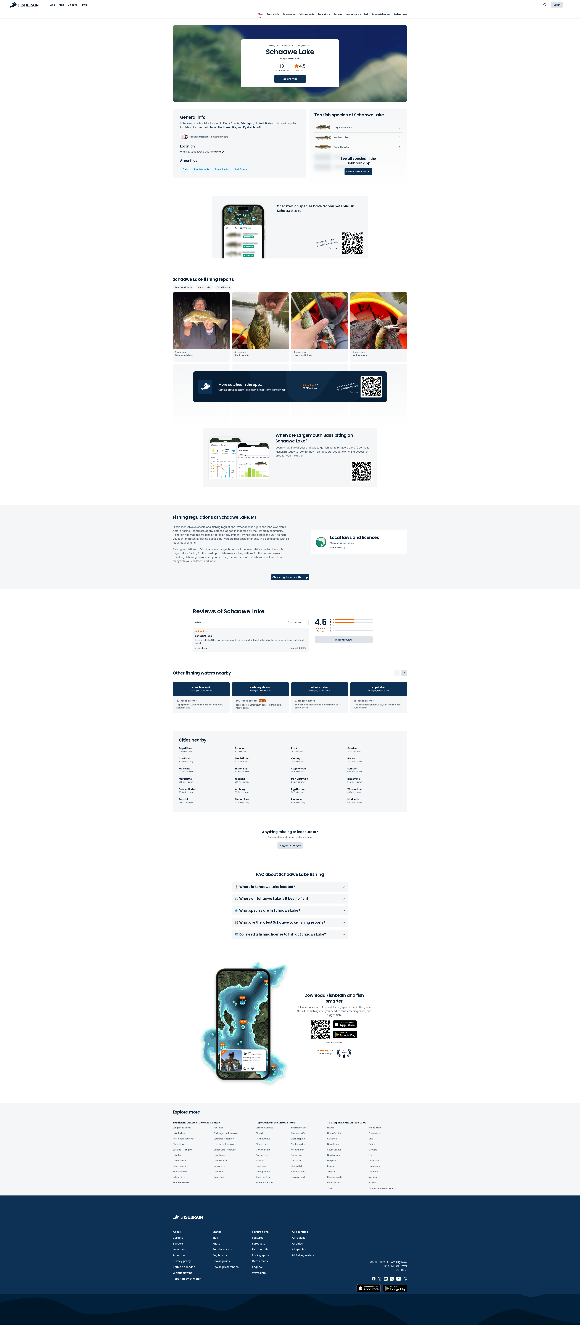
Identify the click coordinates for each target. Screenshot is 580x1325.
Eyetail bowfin (223, 287)
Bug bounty (220, 1255)
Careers (178, 1237)
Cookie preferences (226, 1267)
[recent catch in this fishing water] (201, 327)
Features (257, 1237)
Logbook (257, 1267)
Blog (215, 1237)
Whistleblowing (182, 1272)
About (177, 1231)
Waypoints (259, 1272)
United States (294, 58)
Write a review (343, 639)
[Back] (397, 673)
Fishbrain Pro (260, 1231)
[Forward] (404, 673)
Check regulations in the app (290, 577)
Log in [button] (557, 4)
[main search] (545, 5)
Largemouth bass (183, 287)
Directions (215, 151)
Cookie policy (221, 1261)
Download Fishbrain (358, 171)
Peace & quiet (222, 169)
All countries (300, 1231)
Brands (217, 1231)
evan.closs (201, 648)
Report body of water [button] (187, 1278)
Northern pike (204, 287)
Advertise (179, 1255)
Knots (216, 1243)
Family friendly (201, 169)
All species (299, 1249)
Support (178, 1243)
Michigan (283, 58)
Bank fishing (241, 169)
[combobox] (287, 622)
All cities (297, 1243)
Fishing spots (260, 1255)
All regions (298, 1237)
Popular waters (222, 1249)
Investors (179, 1249)
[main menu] (568, 5)
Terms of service (184, 1267)
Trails (185, 169)
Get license (336, 547)
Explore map (290, 79)
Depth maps (260, 1261)
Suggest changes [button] (290, 845)
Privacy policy (182, 1261)
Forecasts (258, 1243)
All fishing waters (303, 1255)
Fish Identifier (261, 1249)
